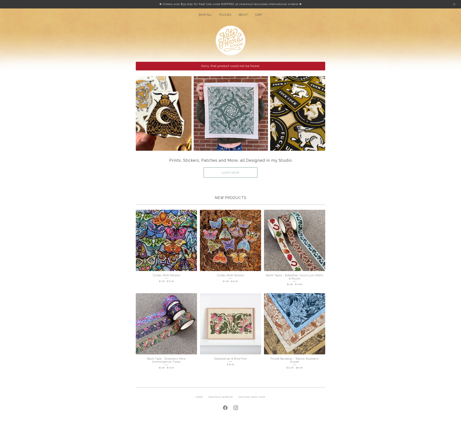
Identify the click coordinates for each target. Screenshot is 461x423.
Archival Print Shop (252, 397)
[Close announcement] (454, 4)
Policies (225, 14)
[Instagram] (235, 407)
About (243, 14)
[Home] (230, 40)
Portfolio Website (221, 397)
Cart (259, 14)
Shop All (205, 14)
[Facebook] (225, 407)
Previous (142, 113)
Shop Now (231, 172)
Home (199, 397)
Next (319, 113)
